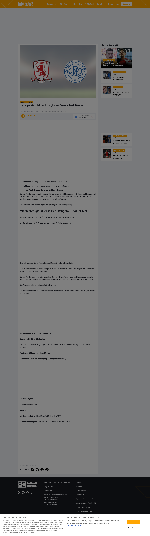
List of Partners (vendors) (75, 525)
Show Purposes (133, 528)
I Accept (133, 522)
